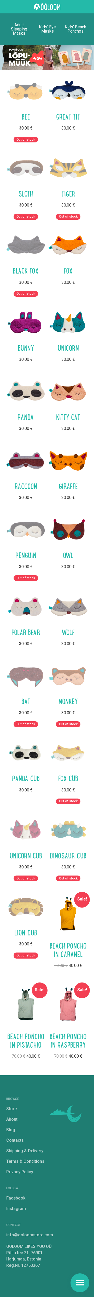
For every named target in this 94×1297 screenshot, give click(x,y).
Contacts (15, 1140)
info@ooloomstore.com (29, 1234)
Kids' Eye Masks (47, 29)
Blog (10, 1129)
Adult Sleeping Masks (19, 29)
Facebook (15, 1198)
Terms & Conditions (25, 1161)
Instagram (16, 1208)
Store (11, 1108)
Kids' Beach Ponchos (75, 29)
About (11, 1119)
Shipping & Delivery (24, 1150)
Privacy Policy (19, 1171)
